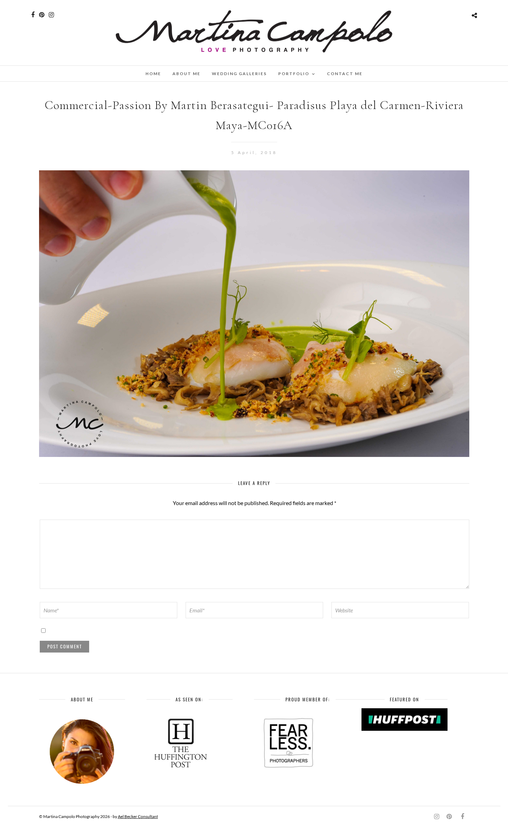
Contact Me (345, 73)
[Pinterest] (41, 15)
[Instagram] (51, 15)
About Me (186, 73)
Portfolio (293, 73)
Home (153, 73)
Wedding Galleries (239, 73)
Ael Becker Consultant (138, 816)
